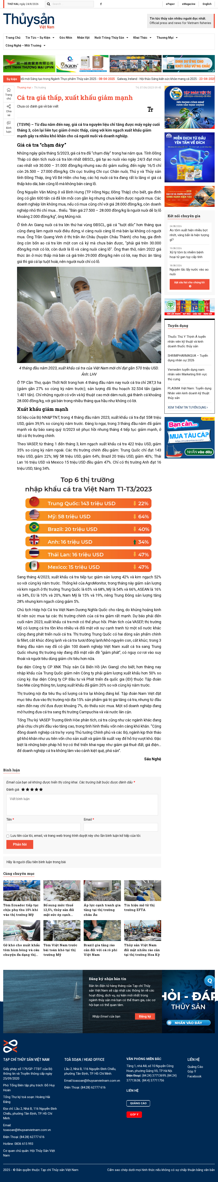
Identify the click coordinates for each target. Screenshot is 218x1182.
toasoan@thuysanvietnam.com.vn (27, 1130)
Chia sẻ (8, 113)
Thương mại (165, 37)
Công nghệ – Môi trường (23, 45)
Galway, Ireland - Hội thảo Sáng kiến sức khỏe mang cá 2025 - (118, 79)
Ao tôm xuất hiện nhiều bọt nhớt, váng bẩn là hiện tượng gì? (189, 235)
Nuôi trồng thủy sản (109, 37)
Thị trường (40, 87)
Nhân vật (83, 37)
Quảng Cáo (195, 1067)
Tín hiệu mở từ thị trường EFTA (139, 907)
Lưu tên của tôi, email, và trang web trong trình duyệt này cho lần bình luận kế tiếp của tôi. (75, 836)
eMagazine (188, 4)
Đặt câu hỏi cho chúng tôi (189, 282)
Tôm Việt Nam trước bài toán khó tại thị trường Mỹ (60, 950)
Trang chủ (13, 37)
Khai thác (140, 37)
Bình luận (8, 129)
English (207, 4)
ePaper (170, 4)
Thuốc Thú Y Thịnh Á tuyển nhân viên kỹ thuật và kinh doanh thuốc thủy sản (187, 341)
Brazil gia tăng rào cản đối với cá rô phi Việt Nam (100, 950)
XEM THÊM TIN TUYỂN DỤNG (187, 407)
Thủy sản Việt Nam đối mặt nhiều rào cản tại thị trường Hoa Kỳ (142, 950)
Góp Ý (192, 1071)
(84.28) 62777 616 (32, 1137)
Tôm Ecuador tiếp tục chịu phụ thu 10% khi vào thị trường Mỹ (21, 910)
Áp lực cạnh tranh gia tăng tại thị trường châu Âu (102, 910)
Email (89, 819)
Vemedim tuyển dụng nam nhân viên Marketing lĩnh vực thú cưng (187, 374)
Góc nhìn (65, 37)
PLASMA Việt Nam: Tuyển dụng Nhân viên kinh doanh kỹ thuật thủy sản (189, 393)
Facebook (194, 1076)
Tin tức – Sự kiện (37, 37)
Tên (10, 819)
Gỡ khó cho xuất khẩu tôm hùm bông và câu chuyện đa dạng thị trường (21, 950)
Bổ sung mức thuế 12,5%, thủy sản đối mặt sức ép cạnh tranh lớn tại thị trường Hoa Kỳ (58, 910)
